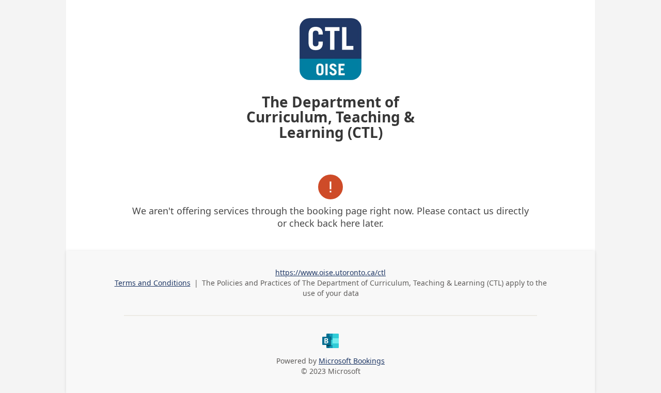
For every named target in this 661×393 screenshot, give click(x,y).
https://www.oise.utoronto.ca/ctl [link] (330, 272)
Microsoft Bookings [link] (352, 361)
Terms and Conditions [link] (153, 283)
